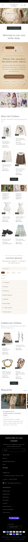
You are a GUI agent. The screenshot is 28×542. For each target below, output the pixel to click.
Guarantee (5, 503)
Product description (7, 506)
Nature (8, 272)
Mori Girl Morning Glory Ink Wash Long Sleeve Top (20, 139)
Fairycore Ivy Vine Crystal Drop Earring (20, 346)
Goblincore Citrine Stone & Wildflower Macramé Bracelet (6, 373)
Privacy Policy (6, 500)
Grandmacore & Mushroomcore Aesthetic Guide (12, 413)
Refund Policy (6, 497)
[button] (2, 5)
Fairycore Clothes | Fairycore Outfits (18, 196)
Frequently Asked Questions (9, 461)
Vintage (3, 275)
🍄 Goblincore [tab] (9, 50)
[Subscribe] (23, 450)
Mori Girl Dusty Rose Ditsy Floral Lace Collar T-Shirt (20, 170)
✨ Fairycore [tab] (18, 47)
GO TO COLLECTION (14, 28)
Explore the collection (14, 76)
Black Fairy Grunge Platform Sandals (6, 240)
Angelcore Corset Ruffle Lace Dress (6, 217)
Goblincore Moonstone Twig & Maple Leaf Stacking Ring (20, 373)
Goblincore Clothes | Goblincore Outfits (5, 196)
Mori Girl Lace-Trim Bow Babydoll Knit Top (6, 166)
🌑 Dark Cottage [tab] (18, 50)
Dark (19, 272)
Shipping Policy (6, 494)
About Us (5, 458)
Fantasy (13, 272)
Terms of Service (6, 512)
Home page (5, 467)
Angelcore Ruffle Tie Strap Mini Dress (20, 217)
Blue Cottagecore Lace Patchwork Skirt (20, 240)
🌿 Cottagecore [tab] (10, 47)
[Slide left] (11, 431)
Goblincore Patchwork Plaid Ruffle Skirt (6, 349)
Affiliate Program (6, 491)
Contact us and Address (8, 509)
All (3, 272)
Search (4, 464)
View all (14, 179)
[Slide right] (16, 431)
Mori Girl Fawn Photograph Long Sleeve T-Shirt (6, 142)
